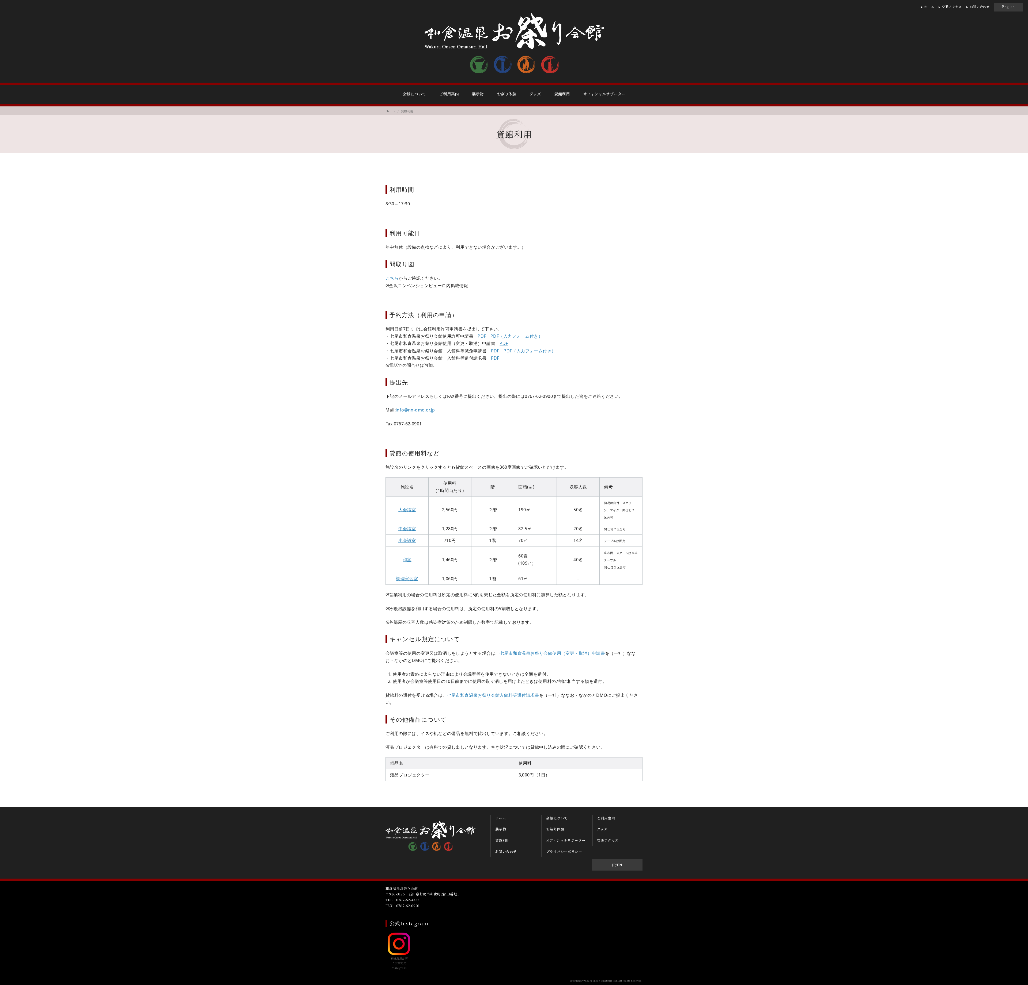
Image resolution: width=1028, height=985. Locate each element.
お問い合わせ (979, 6)
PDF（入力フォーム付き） (516, 336)
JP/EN (617, 864)
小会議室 (407, 540)
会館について (414, 94)
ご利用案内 (449, 94)
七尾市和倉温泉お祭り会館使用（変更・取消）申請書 (552, 653)
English (1008, 6)
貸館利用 (562, 94)
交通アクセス (952, 6)
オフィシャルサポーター (604, 94)
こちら (392, 278)
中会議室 (407, 529)
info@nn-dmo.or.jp (415, 410)
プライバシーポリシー (564, 851)
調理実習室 (407, 579)
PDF (482, 336)
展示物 (477, 94)
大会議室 (407, 510)
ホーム (929, 6)
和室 (407, 560)
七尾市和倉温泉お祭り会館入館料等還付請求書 (493, 695)
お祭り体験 (506, 94)
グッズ (535, 94)
